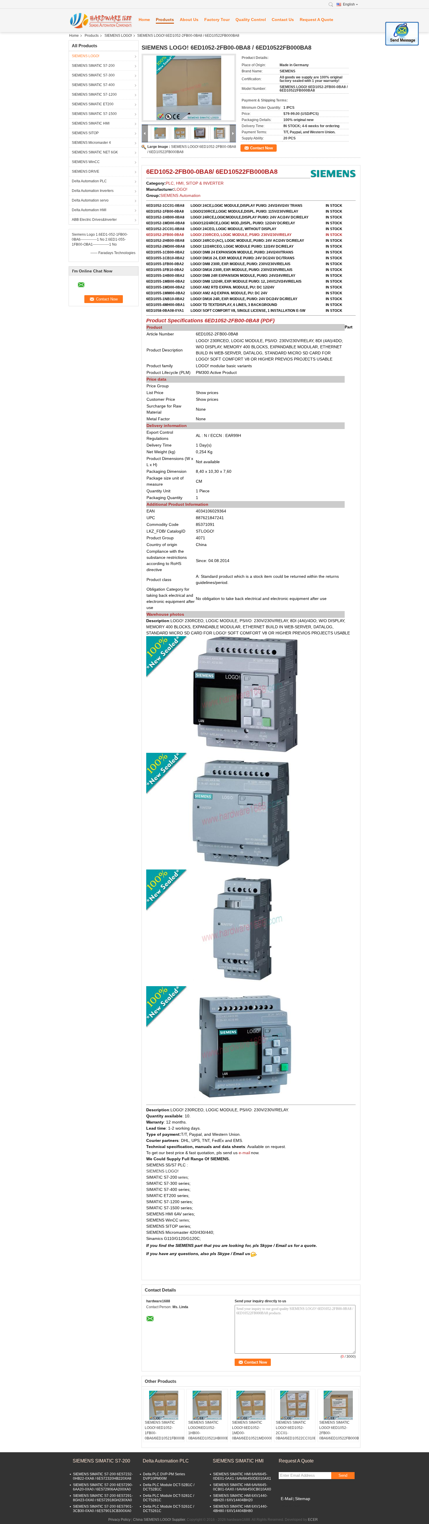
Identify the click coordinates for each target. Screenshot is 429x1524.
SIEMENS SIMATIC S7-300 (93, 75)
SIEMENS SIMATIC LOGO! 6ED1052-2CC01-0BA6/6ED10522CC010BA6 (295, 1430)
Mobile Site (291, 1506)
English (349, 4)
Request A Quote (316, 19)
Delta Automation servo (90, 200)
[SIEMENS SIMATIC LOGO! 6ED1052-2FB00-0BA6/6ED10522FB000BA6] (338, 1405)
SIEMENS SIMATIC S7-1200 (94, 94)
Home (144, 19)
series (183, 1177)
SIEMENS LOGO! (118, 36)
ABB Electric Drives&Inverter (94, 220)
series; (184, 1220)
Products (165, 19)
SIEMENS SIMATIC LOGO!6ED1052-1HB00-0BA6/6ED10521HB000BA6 (208, 1430)
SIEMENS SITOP (85, 133)
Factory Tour (217, 19)
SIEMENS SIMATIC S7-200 (93, 66)
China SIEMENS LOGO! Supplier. (160, 1520)
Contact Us (283, 19)
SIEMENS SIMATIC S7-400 (93, 85)
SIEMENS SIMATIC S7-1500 (94, 114)
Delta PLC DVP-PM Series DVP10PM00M (164, 1476)
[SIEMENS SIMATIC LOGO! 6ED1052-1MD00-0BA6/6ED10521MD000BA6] (251, 1405)
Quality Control (251, 19)
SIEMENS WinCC (86, 162)
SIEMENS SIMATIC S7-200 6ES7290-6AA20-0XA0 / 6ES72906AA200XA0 (103, 1487)
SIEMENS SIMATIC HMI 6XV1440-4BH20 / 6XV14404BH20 (240, 1498)
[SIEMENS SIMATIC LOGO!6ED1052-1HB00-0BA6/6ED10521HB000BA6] (207, 1405)
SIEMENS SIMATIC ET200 (93, 104)
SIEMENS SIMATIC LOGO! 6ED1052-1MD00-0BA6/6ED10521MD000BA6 (251, 1430)
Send (343, 1475)
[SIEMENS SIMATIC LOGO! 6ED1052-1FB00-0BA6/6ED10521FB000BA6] (163, 1405)
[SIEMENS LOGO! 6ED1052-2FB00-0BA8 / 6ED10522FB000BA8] (188, 87)
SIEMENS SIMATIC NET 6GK (95, 152)
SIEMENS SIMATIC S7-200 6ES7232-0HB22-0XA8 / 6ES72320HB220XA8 (103, 1476)
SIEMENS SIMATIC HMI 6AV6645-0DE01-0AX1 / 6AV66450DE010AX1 (242, 1476)
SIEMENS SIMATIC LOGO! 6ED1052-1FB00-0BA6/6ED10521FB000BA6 (164, 1430)
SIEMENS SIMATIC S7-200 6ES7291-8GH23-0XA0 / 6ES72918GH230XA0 (103, 1498)
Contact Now (261, 148)
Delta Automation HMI (89, 210)
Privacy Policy (119, 1520)
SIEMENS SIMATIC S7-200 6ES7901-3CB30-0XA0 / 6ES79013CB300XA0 (103, 1508)
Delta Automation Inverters (93, 191)
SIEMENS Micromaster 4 (91, 143)
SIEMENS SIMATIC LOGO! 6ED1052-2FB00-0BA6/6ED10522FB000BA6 (339, 1430)
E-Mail (286, 1498)
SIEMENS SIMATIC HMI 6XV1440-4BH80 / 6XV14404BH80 (240, 1508)
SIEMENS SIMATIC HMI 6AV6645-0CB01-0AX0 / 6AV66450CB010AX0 (242, 1487)
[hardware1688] (101, 20)
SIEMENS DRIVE (85, 171)
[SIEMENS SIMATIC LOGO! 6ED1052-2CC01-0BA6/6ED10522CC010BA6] (294, 1405)
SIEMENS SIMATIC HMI (90, 123)
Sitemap (302, 1498)
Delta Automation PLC (89, 181)
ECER (313, 1520)
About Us (189, 19)
